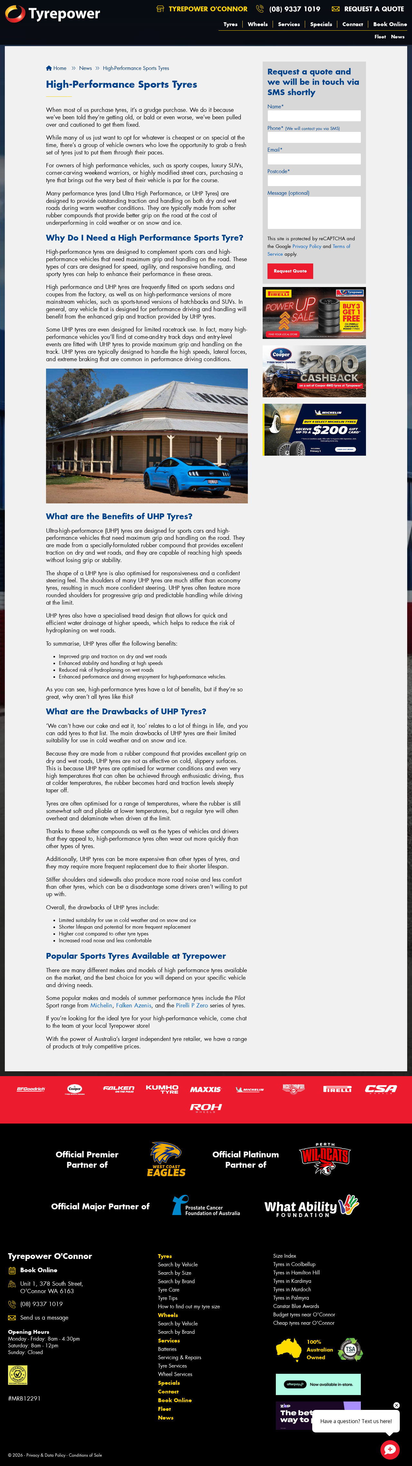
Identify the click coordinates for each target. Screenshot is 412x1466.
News (398, 37)
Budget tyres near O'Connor (304, 1314)
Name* (275, 106)
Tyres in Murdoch (292, 1289)
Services (289, 24)
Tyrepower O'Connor (207, 9)
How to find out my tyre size (189, 1306)
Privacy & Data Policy (45, 1455)
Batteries (167, 1349)
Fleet (380, 37)
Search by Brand (176, 1281)
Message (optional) (288, 193)
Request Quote (290, 271)
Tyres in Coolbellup (294, 1264)
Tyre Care (168, 1289)
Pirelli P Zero (192, 1005)
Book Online (390, 24)
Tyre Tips (167, 1298)
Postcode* (278, 171)
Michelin (101, 1005)
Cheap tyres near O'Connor (303, 1323)
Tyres (231, 24)
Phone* (303, 128)
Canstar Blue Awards (296, 1306)
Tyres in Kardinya (292, 1281)
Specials (321, 24)
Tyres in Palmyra (291, 1297)
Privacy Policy (307, 246)
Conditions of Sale (85, 1455)
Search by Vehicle (178, 1264)
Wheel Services (175, 1374)
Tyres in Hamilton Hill (296, 1272)
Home (59, 68)
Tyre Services (172, 1365)
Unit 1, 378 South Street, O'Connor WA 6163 (51, 1287)
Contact (352, 24)
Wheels (258, 24)
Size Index (284, 1256)
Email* (275, 149)
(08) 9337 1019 (294, 9)
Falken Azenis (133, 1005)
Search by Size (174, 1273)
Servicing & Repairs (179, 1357)
